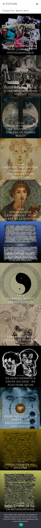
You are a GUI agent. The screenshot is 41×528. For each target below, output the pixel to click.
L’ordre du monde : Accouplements (20, 300)
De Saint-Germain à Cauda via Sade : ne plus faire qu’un (20, 381)
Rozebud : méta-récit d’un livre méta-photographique (20, 49)
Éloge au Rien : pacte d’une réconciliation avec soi (20, 91)
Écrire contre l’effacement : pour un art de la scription (20, 215)
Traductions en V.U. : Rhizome (21, 466)
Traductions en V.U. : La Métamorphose (21, 508)
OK (21, 525)
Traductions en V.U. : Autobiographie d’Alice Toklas (21, 257)
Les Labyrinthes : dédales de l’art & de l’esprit (20, 340)
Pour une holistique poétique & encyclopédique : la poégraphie (20, 421)
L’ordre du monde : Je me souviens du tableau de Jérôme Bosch (20, 130)
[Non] (38, 520)
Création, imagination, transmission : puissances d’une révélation (20, 172)
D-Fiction (10, 3)
